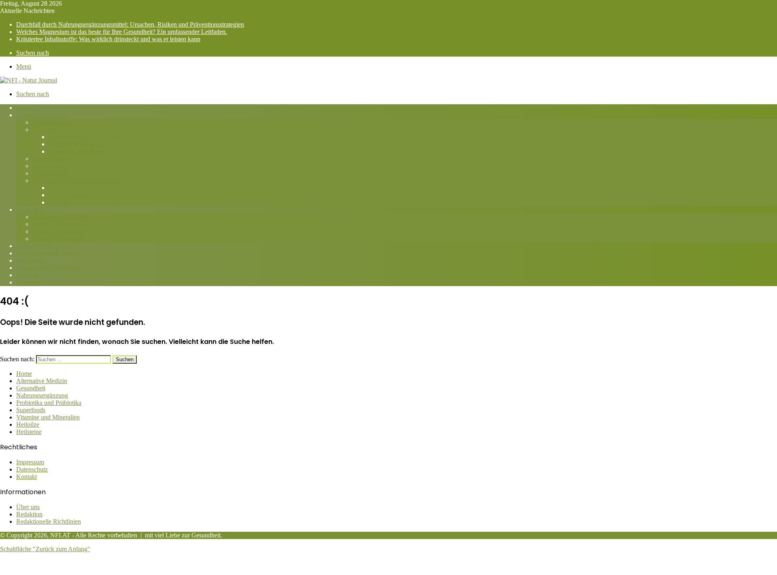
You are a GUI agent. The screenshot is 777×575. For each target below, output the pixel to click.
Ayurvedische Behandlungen (86, 136)
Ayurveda (44, 129)
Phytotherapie (50, 173)
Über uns (28, 506)
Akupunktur (64, 187)
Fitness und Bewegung (61, 224)
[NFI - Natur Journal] (28, 80)
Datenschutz (32, 469)
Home (24, 107)
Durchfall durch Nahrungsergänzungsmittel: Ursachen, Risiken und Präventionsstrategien (130, 24)
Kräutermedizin (68, 195)
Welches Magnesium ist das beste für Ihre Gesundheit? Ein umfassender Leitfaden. (121, 31)
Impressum (30, 462)
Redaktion (29, 514)
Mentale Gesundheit (58, 231)
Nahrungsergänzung (42, 245)
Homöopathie (49, 165)
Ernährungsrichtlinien (76, 151)
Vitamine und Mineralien (48, 267)
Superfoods (30, 260)
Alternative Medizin (41, 115)
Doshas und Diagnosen (78, 144)
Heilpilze (27, 275)
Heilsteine (29, 282)
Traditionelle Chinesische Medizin (75, 180)
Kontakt (26, 476)
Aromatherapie (51, 122)
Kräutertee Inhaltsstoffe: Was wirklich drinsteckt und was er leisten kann (108, 39)
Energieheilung (51, 158)
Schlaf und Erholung (58, 238)
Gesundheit (30, 209)
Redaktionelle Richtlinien (48, 521)
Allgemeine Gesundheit (62, 216)
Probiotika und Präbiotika (48, 253)
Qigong (58, 202)
